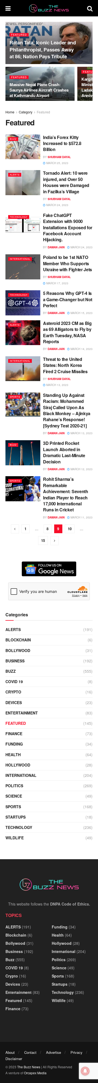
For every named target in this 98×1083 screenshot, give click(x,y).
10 (70, 528)
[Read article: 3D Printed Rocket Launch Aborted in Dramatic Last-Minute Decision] (22, 452)
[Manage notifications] (85, 1071)
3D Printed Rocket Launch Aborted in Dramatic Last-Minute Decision (64, 452)
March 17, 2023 (56, 283)
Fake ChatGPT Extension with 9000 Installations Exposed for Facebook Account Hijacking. (67, 227)
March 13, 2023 (56, 385)
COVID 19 (14, 681)
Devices (13, 702)
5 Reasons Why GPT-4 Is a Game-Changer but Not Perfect (67, 299)
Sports (15, 396)
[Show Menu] (8, 8)
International (20, 258)
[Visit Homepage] (49, 8)
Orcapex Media (35, 1072)
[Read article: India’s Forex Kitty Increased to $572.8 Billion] (22, 146)
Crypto (13, 692)
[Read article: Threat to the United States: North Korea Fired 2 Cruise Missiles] (22, 368)
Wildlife (14, 837)
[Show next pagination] (54, 540)
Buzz (13, 138)
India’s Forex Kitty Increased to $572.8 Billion (62, 143)
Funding (14, 744)
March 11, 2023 (81, 517)
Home (9, 112)
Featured (19, 35)
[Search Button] (90, 8)
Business (14, 660)
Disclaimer (13, 1058)
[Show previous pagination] (15, 528)
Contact (30, 1052)
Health (13, 754)
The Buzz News (28, 1066)
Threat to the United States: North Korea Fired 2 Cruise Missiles (65, 365)
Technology (18, 216)
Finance (13, 733)
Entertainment (21, 713)
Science (13, 796)
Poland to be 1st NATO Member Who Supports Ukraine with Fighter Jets (67, 263)
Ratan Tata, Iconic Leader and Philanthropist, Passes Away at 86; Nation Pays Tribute (43, 49)
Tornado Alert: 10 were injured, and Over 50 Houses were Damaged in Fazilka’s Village (66, 182)
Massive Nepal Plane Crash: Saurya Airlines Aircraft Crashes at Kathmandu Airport (39, 90)
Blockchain (18, 639)
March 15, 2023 (81, 313)
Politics (14, 785)
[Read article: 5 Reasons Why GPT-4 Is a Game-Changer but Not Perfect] (22, 302)
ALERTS (15, 174)
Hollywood (17, 765)
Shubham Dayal (59, 157)
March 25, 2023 (56, 163)
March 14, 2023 (81, 349)
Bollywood (17, 650)
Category (25, 112)
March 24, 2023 (56, 205)
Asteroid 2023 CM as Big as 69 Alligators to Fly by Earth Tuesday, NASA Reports (67, 332)
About (10, 1052)
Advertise (53, 1052)
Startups (15, 817)
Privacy (76, 1052)
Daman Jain (56, 247)
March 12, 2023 (81, 469)
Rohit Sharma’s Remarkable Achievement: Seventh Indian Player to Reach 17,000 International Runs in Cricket (65, 494)
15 (43, 540)
